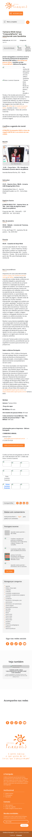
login (19, 517)
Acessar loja (17, 13)
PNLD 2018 (9, 614)
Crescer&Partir (8, 64)
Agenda (5, 42)
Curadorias (9, 598)
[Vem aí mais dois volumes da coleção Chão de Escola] (9, 706)
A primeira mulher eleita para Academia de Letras (18, 549)
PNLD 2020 (9, 616)
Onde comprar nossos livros (13, 808)
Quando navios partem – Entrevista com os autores (19, 565)
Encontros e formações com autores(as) (14, 601)
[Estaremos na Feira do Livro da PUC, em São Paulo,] (23, 706)
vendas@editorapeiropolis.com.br (13, 390)
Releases (8, 626)
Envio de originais (10, 806)
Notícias (8, 611)
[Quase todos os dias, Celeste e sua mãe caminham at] (23, 714)
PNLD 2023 (9, 619)
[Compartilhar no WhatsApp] (20, 503)
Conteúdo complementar (13, 593)
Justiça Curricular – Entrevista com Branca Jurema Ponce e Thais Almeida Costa (17, 557)
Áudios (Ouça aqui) (11, 588)
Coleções (8, 591)
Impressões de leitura (12, 607)
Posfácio (8, 621)
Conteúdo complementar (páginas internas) (15, 596)
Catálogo (8, 590)
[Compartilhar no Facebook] (17, 503)
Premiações (8, 795)
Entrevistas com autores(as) (14, 604)
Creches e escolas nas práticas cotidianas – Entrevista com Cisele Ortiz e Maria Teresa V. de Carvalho (19, 542)
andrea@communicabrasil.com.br (14, 438)
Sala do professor (10, 628)
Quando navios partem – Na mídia (18, 532)
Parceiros (8, 797)
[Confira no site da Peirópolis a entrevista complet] (9, 714)
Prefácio (8, 623)
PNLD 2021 (9, 618)
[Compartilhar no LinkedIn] (24, 503)
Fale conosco (9, 805)
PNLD (7, 612)
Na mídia (8, 609)
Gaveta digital (9, 605)
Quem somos (9, 793)
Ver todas (9, 571)
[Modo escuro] (19, 48)
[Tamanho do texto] (28, 48)
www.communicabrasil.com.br (13, 445)
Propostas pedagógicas (12, 625)
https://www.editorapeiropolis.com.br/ (15, 392)
